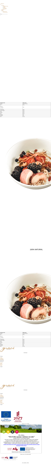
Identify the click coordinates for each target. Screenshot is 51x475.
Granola (4, 7)
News (1, 365)
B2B (2, 10)
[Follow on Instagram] (0, 354)
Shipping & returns (2, 369)
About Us (3, 9)
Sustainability (2, 403)
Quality (1, 363)
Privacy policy (2, 368)
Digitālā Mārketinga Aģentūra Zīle (31, 470)
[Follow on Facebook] (2, 354)
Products (3, 5)
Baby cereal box (5, 12)
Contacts (1, 364)
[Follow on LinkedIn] (3, 354)
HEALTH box (5, 11)
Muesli (1, 357)
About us (1, 362)
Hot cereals (1, 359)
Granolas (1, 358)
